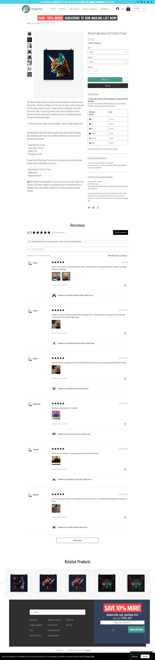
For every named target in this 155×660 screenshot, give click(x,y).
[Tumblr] (151, 2)
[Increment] (96, 71)
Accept (145, 656)
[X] (145, 2)
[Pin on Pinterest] (93, 207)
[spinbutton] (93, 71)
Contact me (87, 650)
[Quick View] (19, 583)
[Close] (152, 656)
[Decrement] (89, 71)
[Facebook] (138, 2)
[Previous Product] (1, 583)
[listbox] (139, 8)
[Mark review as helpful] (125, 285)
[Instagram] (141, 2)
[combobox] (108, 52)
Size (90, 47)
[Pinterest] (148, 2)
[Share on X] (97, 207)
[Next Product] (153, 583)
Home (29, 23)
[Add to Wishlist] (125, 79)
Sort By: (111, 255)
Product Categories (36, 625)
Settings (135, 656)
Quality (90, 57)
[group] (77, 583)
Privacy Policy (90, 656)
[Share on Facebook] (89, 207)
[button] (128, 8)
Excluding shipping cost (94, 43)
